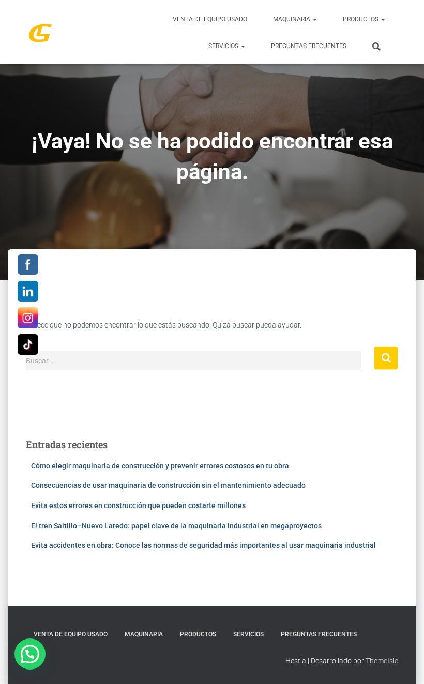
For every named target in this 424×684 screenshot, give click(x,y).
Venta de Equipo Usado (210, 19)
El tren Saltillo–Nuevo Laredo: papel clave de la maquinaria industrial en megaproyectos (176, 526)
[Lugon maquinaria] (40, 32)
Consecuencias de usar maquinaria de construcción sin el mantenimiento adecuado (168, 485)
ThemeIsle (382, 661)
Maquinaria (292, 19)
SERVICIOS (224, 46)
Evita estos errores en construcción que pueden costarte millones (138, 505)
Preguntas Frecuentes (308, 46)
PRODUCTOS (361, 19)
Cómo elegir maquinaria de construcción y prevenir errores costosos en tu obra (160, 466)
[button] (314, 19)
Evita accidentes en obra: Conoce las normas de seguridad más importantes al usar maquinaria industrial (203, 545)
